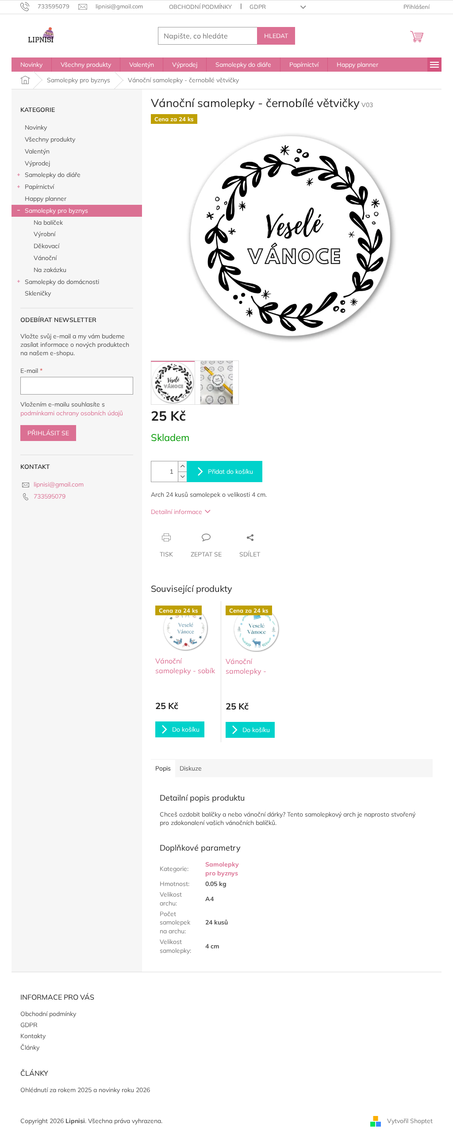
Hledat (276, 36)
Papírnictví (39, 187)
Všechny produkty (50, 139)
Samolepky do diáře (53, 175)
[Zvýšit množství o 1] (182, 466)
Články (29, 1047)
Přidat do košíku (230, 472)
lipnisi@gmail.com (59, 484)
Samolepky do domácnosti (62, 282)
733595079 (49, 496)
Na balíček (48, 222)
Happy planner (45, 199)
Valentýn (37, 151)
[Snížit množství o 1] (182, 477)
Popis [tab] (163, 768)
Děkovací (46, 246)
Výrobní (44, 234)
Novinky (36, 127)
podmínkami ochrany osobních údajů (71, 413)
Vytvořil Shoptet (410, 1120)
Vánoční (45, 258)
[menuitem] (31, 65)
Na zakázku (50, 270)
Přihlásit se (48, 433)
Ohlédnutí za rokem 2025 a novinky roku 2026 (85, 1090)
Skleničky (38, 293)
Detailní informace (176, 512)
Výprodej (37, 163)
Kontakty (33, 1036)
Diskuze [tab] (191, 768)
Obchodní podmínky (200, 6)
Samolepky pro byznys (56, 211)
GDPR (258, 6)
